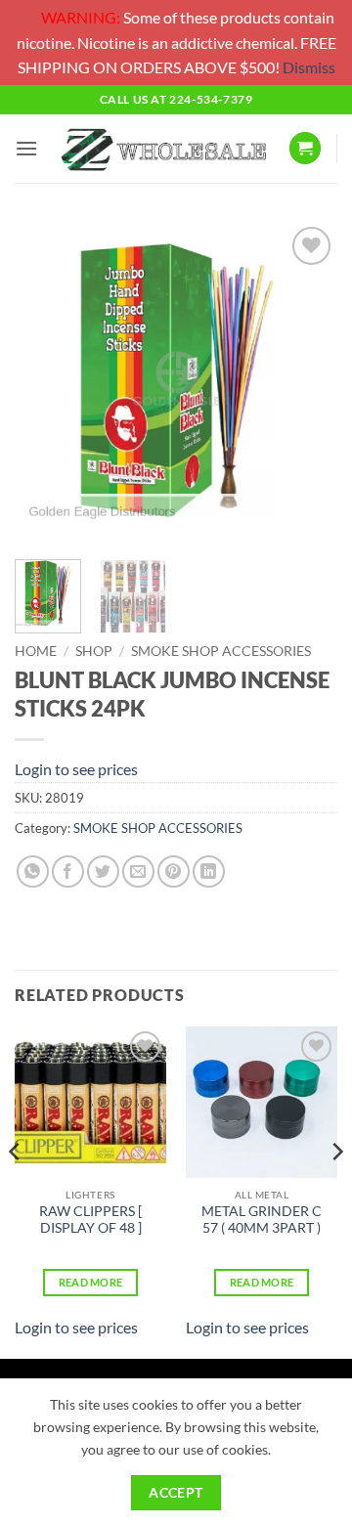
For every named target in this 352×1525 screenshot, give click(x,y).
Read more (91, 1282)
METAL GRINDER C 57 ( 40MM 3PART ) (261, 1220)
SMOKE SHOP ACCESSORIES (221, 651)
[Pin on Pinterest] (173, 871)
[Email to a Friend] (138, 871)
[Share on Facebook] (68, 871)
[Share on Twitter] (103, 871)
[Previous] (46, 383)
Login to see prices (76, 769)
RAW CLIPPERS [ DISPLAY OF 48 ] (90, 1220)
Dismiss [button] (309, 67)
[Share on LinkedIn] (209, 871)
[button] (26, 148)
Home (36, 651)
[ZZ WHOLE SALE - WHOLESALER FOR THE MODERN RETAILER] (163, 149)
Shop (93, 651)
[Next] (306, 383)
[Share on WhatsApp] (33, 871)
